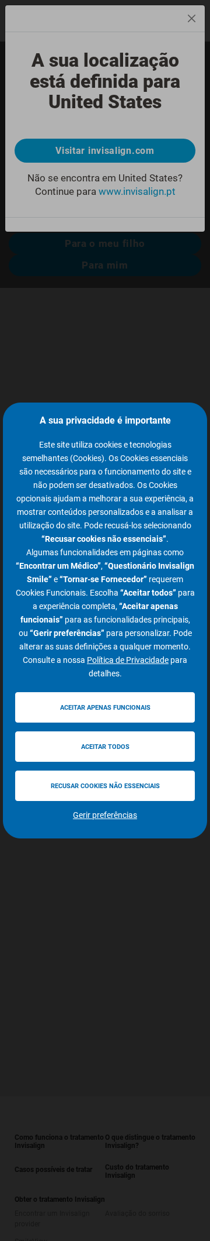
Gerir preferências (105, 815)
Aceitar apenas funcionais (105, 707)
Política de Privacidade (128, 660)
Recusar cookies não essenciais (105, 786)
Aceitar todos (105, 747)
